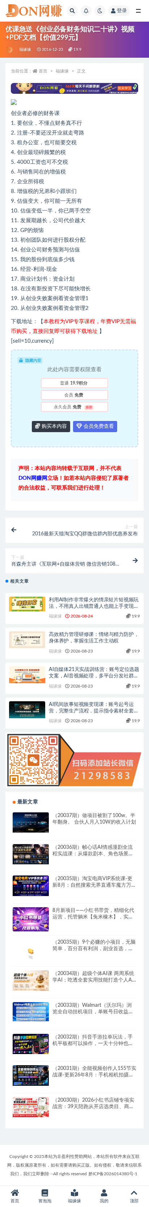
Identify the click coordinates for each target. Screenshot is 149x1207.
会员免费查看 (98, 426)
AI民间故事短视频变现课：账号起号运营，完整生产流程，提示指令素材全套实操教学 (94, 711)
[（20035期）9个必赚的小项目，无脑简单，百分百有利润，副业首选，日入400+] (31, 951)
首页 (43, 71)
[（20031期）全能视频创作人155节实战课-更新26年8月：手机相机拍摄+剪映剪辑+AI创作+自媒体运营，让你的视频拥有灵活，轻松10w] (31, 1075)
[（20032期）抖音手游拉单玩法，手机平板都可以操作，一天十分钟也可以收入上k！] (31, 1044)
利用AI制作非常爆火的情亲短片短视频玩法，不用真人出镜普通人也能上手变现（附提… (94, 606)
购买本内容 (53, 426)
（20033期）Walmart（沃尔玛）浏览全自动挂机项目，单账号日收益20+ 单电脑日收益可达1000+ (92, 1012)
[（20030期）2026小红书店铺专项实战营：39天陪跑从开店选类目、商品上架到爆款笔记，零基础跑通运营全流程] (31, 1107)
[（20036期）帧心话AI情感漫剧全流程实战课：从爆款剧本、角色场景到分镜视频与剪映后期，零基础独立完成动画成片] (31, 854)
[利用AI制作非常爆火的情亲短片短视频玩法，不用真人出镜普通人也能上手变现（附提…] (27, 604)
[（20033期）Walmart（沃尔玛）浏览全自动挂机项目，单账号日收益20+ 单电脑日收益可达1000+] (31, 1011)
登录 (122, 10)
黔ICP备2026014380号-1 (113, 1174)
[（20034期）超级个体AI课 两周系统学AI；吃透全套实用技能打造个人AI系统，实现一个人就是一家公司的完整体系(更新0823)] (31, 980)
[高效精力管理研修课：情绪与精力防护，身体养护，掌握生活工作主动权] (27, 639)
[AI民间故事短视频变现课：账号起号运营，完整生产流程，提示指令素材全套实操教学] (27, 709)
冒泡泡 (44, 1201)
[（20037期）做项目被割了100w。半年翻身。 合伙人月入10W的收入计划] (31, 822)
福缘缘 (25, 50)
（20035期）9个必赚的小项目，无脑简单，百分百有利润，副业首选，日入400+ (94, 949)
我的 (104, 1201)
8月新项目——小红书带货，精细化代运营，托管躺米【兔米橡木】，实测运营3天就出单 (93, 917)
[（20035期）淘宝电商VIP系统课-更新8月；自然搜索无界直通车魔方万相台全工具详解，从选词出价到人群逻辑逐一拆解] (31, 885)
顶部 (134, 1201)
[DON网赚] (9, 49)
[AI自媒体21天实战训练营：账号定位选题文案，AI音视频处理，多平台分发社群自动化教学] (27, 674)
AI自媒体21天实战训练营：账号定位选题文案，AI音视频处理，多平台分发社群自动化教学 (94, 676)
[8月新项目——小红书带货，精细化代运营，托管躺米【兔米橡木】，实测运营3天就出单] (31, 919)
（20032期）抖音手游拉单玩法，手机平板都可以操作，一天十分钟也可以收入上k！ (92, 1044)
